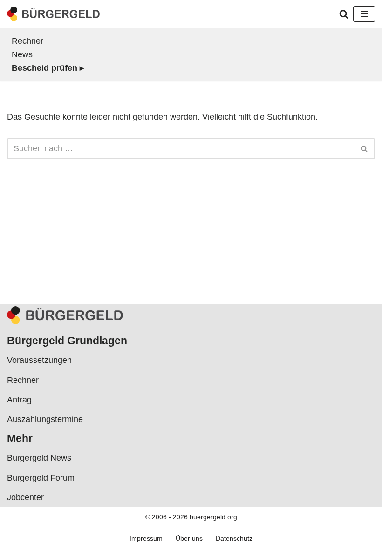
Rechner (27, 41)
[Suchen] (343, 14)
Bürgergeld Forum (41, 477)
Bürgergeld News (39, 457)
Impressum (146, 538)
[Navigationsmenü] (364, 14)
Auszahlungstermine (45, 419)
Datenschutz (234, 538)
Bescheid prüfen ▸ (48, 68)
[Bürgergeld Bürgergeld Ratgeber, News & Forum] (53, 14)
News (22, 54)
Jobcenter (25, 497)
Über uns (189, 538)
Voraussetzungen (39, 360)
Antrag (19, 399)
